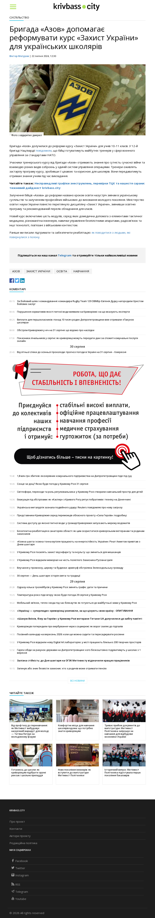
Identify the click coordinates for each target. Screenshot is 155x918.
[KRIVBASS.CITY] (77, 7)
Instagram (22, 875)
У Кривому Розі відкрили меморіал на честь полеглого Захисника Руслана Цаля (64, 560)
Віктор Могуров (19, 56)
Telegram (64, 255)
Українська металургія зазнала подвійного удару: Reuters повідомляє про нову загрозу (69, 507)
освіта (62, 271)
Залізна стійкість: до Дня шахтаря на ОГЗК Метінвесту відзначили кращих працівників (73, 660)
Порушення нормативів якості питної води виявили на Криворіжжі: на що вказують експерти (73, 311)
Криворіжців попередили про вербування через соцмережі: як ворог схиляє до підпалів (70, 626)
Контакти (15, 829)
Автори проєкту (20, 836)
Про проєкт (17, 821)
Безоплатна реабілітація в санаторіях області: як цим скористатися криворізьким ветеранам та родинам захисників (80, 532)
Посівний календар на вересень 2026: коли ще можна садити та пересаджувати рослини (70, 634)
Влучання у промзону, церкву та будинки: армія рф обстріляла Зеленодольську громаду (70, 567)
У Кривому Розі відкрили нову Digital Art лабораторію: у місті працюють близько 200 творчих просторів (79, 642)
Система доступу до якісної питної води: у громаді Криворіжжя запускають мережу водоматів (73, 523)
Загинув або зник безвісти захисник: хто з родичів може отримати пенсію (62, 668)
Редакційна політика (23, 843)
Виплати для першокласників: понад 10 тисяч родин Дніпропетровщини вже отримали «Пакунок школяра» (75, 321)
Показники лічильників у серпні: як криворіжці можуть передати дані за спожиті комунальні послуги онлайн (77, 339)
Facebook (21, 861)
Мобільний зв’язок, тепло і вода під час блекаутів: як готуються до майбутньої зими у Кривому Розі (77, 602)
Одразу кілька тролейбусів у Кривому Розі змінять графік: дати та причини (62, 587)
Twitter (20, 868)
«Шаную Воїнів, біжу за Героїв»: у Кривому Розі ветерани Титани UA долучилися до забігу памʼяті (79, 618)
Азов (16, 271)
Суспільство (19, 17)
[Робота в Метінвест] (77, 415)
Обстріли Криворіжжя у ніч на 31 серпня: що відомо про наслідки (55, 330)
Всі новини (77, 680)
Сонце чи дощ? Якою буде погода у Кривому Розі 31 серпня (52, 483)
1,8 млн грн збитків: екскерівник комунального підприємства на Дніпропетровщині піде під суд (74, 476)
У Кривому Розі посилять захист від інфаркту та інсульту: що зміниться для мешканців (69, 552)
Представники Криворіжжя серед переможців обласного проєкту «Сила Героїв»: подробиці (72, 515)
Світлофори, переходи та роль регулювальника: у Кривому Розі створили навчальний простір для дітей (80, 491)
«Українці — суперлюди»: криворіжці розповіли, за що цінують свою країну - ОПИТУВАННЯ (75, 610)
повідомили (44, 150)
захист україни (38, 271)
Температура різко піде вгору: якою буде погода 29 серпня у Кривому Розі (62, 595)
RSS (17, 884)
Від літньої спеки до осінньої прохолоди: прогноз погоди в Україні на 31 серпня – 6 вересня (71, 352)
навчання (81, 271)
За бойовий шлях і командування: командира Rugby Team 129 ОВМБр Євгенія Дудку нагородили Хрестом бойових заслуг (80, 302)
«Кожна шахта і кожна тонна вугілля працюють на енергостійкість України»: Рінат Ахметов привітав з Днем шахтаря (78, 543)
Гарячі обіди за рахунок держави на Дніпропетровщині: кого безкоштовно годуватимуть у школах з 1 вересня (79, 651)
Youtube (20, 899)
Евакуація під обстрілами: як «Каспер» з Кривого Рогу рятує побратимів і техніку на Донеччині (74, 499)
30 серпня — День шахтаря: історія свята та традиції (48, 575)
